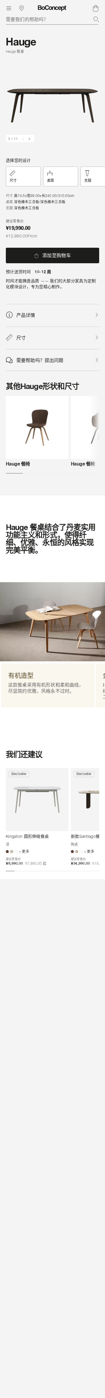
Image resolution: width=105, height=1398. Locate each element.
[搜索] (96, 19)
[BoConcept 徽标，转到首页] (52, 8)
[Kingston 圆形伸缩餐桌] (37, 799)
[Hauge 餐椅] (37, 427)
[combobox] (52, 19)
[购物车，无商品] (95, 8)
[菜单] (8, 8)
